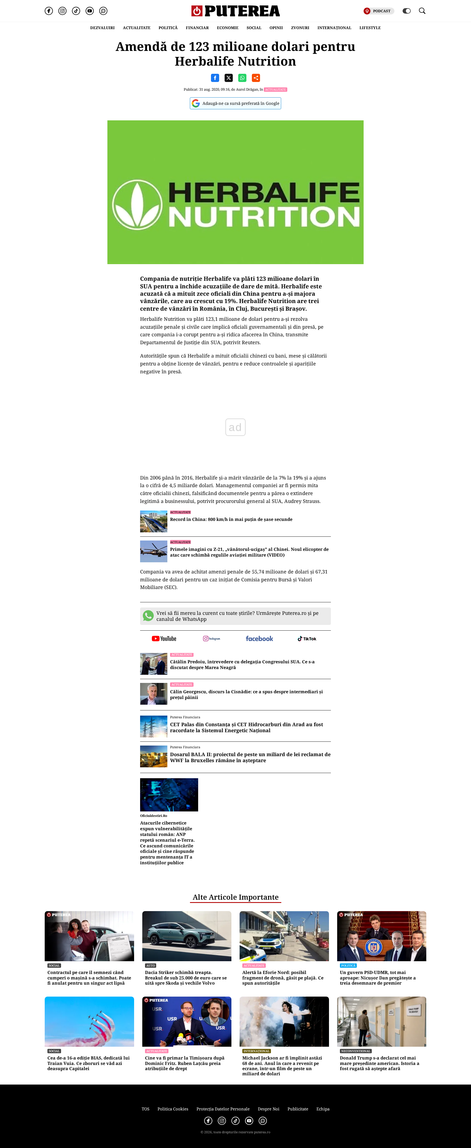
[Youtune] (90, 11)
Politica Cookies (173, 1108)
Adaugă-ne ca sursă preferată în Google (241, 103)
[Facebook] (49, 11)
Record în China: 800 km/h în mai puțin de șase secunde (231, 519)
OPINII (276, 27)
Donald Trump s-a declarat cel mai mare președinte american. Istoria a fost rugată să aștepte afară (379, 1063)
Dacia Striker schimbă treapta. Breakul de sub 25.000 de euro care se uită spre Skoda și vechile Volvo (186, 978)
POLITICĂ (168, 27)
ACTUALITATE (136, 27)
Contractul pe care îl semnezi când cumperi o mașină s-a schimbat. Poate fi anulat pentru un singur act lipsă (89, 978)
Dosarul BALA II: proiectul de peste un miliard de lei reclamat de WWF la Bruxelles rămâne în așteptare (250, 757)
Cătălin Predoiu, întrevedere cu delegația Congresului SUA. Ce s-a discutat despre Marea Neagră (242, 664)
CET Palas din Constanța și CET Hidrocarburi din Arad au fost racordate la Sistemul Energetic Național (246, 727)
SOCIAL (254, 27)
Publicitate (298, 1108)
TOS (145, 1108)
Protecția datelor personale (223, 1108)
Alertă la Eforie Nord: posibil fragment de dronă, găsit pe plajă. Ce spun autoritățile (283, 978)
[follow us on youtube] (164, 639)
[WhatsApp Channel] (103, 11)
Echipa (323, 1108)
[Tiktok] (76, 11)
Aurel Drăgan (247, 89)
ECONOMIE (227, 27)
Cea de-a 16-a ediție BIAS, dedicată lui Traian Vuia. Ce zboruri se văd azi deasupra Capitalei (88, 1063)
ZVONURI (300, 27)
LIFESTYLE (370, 27)
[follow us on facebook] (259, 639)
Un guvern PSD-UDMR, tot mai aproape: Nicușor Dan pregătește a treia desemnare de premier (378, 978)
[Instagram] (62, 11)
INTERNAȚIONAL (334, 27)
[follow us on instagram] (211, 639)
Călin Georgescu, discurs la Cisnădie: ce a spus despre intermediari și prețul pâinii (246, 694)
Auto (150, 965)
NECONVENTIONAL (355, 1051)
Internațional (257, 1051)
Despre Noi (268, 1108)
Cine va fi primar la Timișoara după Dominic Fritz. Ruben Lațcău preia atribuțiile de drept (185, 1063)
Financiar (197, 27)
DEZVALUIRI (102, 27)
